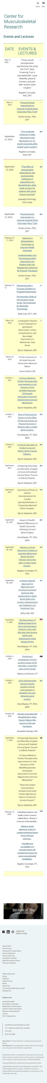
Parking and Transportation (11, 951)
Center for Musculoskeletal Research (20, 21)
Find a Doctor (7, 948)
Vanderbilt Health (8, 1002)
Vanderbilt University (9, 958)
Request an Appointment (10, 1011)
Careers (5, 1014)
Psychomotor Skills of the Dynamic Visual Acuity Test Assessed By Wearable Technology (26, 302)
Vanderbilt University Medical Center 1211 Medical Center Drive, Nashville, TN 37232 (17, 1028)
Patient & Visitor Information (12, 1009)
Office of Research (8, 974)
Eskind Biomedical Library (11, 960)
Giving (4, 976)
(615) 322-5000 (10, 1034)
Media (4, 983)
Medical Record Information (11, 1006)
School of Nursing (8, 956)
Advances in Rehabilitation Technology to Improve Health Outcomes (27, 244)
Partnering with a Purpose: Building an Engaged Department (26, 288)
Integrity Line (6, 991)
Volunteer (5, 979)
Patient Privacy (7, 981)
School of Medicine (8, 953)
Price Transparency (9, 1016)
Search (38, 6)
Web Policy (6, 986)
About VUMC (6, 946)
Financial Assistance (9, 963)
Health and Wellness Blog (21, 932)
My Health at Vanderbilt (10, 1004)
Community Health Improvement (13, 988)
